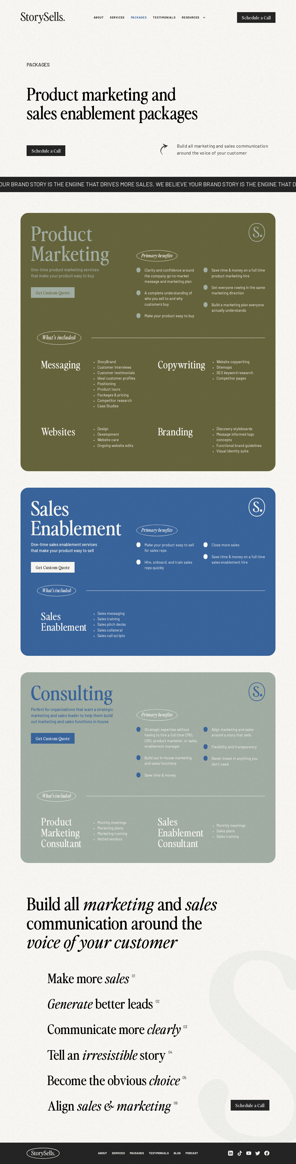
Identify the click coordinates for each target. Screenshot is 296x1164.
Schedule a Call (256, 17)
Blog (177, 1153)
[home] (45, 17)
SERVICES (117, 17)
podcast (192, 1153)
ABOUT (99, 17)
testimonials (164, 17)
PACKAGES (139, 17)
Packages (137, 1153)
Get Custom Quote (53, 292)
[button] (192, 17)
